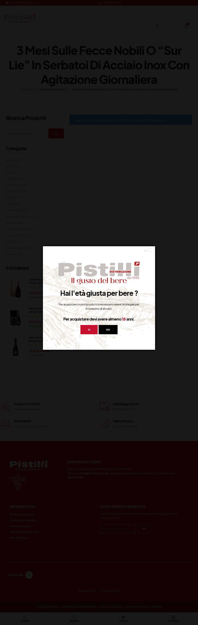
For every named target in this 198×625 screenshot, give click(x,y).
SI (89, 329)
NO (108, 329)
